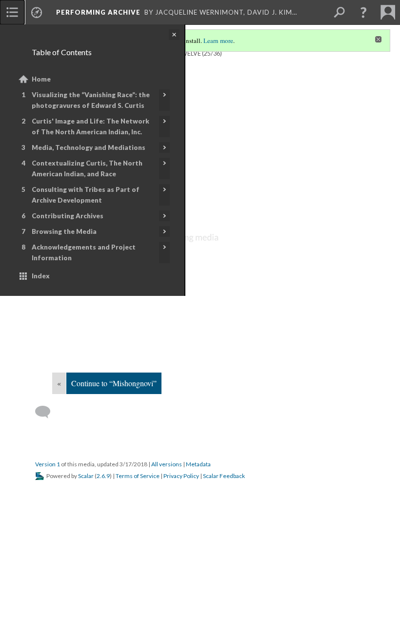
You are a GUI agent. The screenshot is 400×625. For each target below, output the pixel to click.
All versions (166, 464)
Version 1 (47, 464)
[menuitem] (12, 12)
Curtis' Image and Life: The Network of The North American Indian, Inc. (90, 126)
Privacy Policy (181, 475)
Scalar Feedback (224, 475)
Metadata (198, 464)
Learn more (218, 40)
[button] (363, 12)
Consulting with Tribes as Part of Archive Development (86, 195)
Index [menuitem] (41, 276)
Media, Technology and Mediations (88, 147)
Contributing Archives (67, 216)
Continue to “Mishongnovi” (114, 383)
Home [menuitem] (41, 79)
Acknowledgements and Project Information (84, 252)
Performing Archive (98, 12)
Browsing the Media (64, 231)
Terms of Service (138, 475)
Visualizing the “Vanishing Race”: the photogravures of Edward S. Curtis (91, 100)
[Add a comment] (47, 412)
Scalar (86, 475)
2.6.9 (103, 475)
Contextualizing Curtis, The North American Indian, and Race (87, 168)
